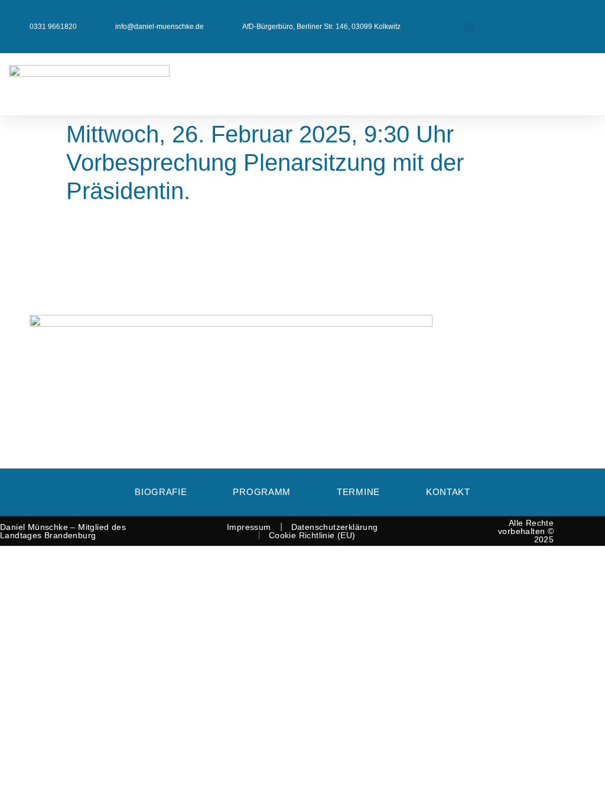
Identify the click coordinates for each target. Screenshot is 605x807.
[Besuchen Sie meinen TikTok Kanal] (588, 32)
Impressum (249, 527)
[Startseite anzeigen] (117, 73)
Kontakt (448, 492)
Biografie (161, 492)
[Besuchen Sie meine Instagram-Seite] (588, 21)
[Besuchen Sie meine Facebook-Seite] (537, 21)
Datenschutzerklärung (334, 527)
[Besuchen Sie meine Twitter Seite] (513, 21)
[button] (469, 27)
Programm (262, 492)
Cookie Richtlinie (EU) (312, 535)
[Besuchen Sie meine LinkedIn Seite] (563, 21)
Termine (358, 492)
